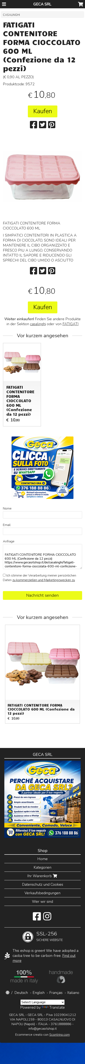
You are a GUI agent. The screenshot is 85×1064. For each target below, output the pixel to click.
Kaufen (42, 111)
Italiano (73, 992)
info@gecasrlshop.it (42, 1028)
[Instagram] (47, 918)
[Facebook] (37, 918)
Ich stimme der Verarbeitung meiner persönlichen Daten (39, 577)
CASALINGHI (11, 15)
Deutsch (21, 992)
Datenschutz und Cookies (42, 884)
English (39, 992)
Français (56, 992)
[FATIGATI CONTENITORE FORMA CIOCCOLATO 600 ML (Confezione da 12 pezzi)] (42, 191)
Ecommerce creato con (42, 1034)
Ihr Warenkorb (40, 875)
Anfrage (8, 541)
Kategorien (42, 867)
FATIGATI (71, 323)
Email (7, 525)
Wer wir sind (42, 901)
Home (42, 858)
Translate (57, 1007)
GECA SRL (42, 4)
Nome (7, 508)
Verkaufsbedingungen (42, 892)
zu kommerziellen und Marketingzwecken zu (43, 580)
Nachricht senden (42, 595)
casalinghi (38, 323)
